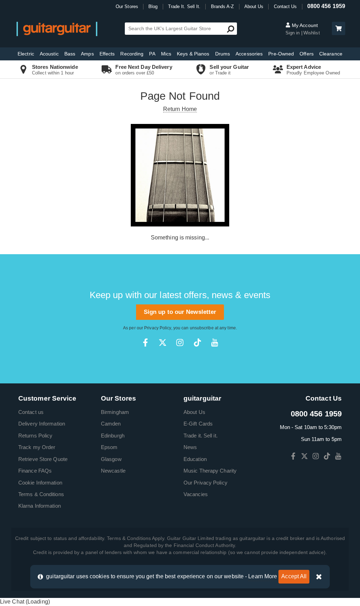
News (190, 447)
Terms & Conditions (41, 494)
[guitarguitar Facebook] (145, 342)
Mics (166, 54)
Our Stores (127, 6)
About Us (254, 6)
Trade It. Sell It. (184, 6)
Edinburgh (112, 436)
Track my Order (36, 447)
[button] (338, 28)
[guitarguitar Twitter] (162, 342)
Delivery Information (41, 424)
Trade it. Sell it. (201, 436)
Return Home (180, 109)
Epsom (109, 447)
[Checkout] (337, 29)
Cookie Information (40, 483)
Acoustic (49, 54)
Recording (131, 54)
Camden (111, 424)
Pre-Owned (281, 54)
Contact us (31, 412)
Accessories (249, 54)
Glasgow (111, 459)
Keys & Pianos (193, 54)
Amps (87, 54)
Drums (222, 54)
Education (195, 459)
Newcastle (113, 471)
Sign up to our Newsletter (180, 312)
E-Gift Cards (198, 424)
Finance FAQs (35, 471)
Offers (307, 54)
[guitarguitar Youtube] (214, 342)
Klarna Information (39, 506)
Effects (107, 54)
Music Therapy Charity (210, 471)
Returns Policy (35, 436)
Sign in (292, 32)
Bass (69, 54)
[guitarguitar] (57, 29)
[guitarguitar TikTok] (197, 342)
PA (152, 54)
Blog (153, 6)
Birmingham (115, 412)
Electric (26, 54)
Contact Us (285, 6)
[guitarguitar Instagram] (179, 342)
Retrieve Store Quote (43, 459)
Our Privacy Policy (205, 483)
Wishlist (311, 32)
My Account (304, 25)
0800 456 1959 (326, 6)
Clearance (330, 54)
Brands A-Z (222, 6)
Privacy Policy (157, 327)
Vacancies (196, 494)
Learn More (262, 576)
